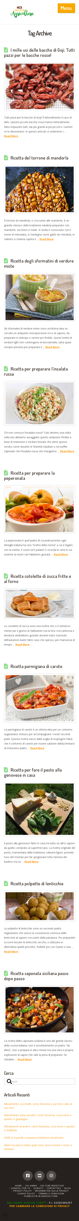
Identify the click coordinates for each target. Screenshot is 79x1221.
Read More (11, 136)
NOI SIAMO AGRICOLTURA (26, 1202)
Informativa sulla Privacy (52, 1190)
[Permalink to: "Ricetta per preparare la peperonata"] (40, 509)
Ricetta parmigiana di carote (36, 666)
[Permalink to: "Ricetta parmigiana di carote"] (40, 698)
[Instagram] (51, 1176)
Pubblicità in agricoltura (41, 1196)
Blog (67, 1188)
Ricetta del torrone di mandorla (39, 158)
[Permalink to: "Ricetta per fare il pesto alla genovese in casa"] (40, 809)
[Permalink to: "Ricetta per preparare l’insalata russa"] (40, 403)
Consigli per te (20, 1188)
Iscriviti (38, 1188)
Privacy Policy (22, 1190)
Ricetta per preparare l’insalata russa (36, 371)
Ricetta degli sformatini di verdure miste (39, 263)
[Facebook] (28, 1176)
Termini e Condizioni (51, 1193)
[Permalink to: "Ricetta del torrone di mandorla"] (40, 189)
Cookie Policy (26, 1193)
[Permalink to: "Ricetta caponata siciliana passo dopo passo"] (40, 1009)
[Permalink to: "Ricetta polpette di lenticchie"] (40, 906)
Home (18, 1185)
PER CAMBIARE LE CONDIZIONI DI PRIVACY (40, 1206)
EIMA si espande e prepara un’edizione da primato (34, 1137)
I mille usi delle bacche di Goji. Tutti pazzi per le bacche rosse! (39, 52)
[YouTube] (39, 1176)
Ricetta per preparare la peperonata (29, 475)
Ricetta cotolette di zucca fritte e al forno (37, 578)
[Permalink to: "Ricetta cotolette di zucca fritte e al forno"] (40, 604)
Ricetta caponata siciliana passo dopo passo (36, 976)
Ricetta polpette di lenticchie (36, 883)
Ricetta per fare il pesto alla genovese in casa (33, 772)
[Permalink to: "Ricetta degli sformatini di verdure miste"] (40, 297)
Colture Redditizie (52, 1185)
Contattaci (54, 1188)
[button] (66, 8)
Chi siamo (31, 1185)
